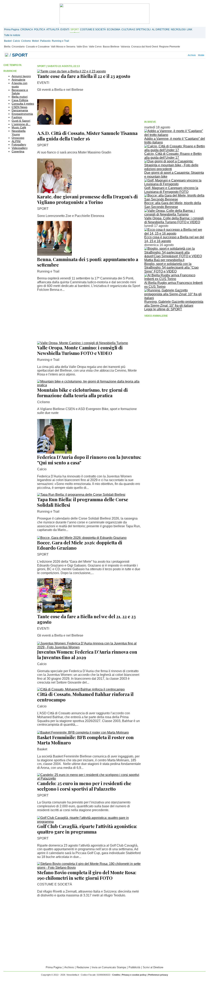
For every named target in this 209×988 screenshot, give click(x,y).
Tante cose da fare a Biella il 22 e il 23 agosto (83, 76)
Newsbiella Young (19, 132)
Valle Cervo (95, 46)
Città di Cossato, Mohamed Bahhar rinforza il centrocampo (85, 697)
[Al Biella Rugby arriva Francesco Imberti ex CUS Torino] (175, 279)
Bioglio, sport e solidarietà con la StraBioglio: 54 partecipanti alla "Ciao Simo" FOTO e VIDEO (171, 267)
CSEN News (19, 107)
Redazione (83, 967)
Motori (35, 40)
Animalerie (18, 79)
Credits (116, 975)
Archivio (192, 55)
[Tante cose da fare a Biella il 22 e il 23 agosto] (71, 71)
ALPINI (16, 141)
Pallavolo (45, 40)
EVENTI (64, 29)
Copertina (18, 151)
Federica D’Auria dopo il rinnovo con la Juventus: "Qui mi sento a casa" (89, 460)
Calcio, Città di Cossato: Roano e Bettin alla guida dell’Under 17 (173, 155)
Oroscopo (18, 137)
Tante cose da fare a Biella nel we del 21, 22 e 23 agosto (86, 619)
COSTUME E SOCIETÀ (93, 29)
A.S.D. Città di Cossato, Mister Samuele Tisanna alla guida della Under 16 (87, 136)
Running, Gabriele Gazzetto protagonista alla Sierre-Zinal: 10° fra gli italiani (173, 303)
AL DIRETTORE (161, 29)
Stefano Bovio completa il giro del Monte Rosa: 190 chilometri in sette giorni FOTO (86, 875)
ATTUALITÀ (52, 29)
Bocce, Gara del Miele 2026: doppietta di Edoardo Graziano (79, 545)
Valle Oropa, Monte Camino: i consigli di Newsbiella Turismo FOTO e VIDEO (80, 350)
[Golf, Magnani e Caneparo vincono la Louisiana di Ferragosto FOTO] (175, 184)
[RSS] (178, 55)
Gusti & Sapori (21, 120)
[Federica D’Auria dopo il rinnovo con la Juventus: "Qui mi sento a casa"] (54, 452)
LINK (189, 29)
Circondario (18, 46)
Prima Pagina (11, 29)
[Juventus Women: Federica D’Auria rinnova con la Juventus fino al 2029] (89, 647)
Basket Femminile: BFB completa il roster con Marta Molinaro (85, 740)
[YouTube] (176, 55)
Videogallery (20, 148)
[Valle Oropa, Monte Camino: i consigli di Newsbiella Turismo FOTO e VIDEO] (82, 343)
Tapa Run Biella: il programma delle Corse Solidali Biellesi (82, 502)
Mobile (201, 55)
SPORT (74, 29)
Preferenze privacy (158, 975)
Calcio (16, 40)
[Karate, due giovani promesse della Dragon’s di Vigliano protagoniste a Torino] (54, 192)
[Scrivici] (185, 55)
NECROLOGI (178, 29)
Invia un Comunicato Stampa (109, 967)
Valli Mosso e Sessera (63, 46)
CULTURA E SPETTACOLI (136, 29)
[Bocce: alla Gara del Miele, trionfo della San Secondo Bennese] (175, 199)
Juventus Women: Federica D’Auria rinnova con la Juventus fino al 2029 (87, 654)
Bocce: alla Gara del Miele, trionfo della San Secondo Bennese (172, 205)
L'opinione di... (21, 124)
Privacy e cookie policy (134, 975)
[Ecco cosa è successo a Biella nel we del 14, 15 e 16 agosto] (175, 233)
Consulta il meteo (23, 103)
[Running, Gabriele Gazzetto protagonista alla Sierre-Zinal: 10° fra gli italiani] (175, 298)
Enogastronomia (22, 113)
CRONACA (26, 29)
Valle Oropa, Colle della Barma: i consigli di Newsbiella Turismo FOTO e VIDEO (174, 220)
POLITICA (39, 29)
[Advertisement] (175, 90)
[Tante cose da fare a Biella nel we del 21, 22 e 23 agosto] (54, 611)
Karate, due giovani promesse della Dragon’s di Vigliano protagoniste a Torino (87, 199)
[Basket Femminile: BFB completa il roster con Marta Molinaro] (83, 732)
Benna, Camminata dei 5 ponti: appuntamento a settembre (87, 262)
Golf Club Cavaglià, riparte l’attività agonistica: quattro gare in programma (87, 829)
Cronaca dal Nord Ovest (144, 46)
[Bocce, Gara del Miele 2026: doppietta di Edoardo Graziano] (82, 537)
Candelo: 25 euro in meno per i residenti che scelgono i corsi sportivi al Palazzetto (84, 786)
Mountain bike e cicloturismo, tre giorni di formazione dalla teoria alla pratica (82, 392)
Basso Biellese (111, 46)
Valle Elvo (82, 46)
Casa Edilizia (20, 100)
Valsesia (125, 46)
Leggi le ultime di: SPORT (163, 309)
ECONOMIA (113, 29)
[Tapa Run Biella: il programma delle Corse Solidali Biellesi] (81, 494)
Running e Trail (60, 40)
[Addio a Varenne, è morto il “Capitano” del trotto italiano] (175, 135)
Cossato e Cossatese (38, 46)
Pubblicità (134, 967)
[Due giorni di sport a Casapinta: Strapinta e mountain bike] (175, 169)
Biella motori (20, 96)
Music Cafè (19, 127)
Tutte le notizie (12, 35)
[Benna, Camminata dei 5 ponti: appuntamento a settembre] (54, 254)
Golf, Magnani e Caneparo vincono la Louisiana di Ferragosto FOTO (171, 190)
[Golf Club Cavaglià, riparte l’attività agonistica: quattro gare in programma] (89, 821)
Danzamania (20, 110)
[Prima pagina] (6, 55)
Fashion (17, 117)
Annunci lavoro (21, 76)
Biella (7, 46)
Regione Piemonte (169, 46)
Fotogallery (19, 144)
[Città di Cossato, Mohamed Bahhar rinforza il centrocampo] (81, 689)
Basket (8, 40)
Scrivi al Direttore (153, 967)
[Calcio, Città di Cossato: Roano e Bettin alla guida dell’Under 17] (175, 150)
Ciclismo (26, 40)
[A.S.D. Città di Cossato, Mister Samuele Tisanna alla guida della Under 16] (54, 128)
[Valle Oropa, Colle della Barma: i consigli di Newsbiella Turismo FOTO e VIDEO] (175, 214)
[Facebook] (169, 55)
